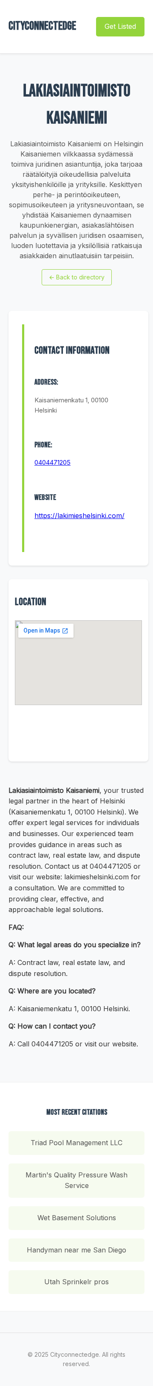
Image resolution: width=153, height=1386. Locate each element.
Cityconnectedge (42, 26)
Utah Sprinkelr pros (76, 1281)
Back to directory (77, 277)
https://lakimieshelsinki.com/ (79, 515)
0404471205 (52, 462)
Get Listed (120, 26)
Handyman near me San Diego (76, 1250)
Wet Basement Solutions (76, 1217)
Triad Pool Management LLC (76, 1142)
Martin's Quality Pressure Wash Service (77, 1180)
